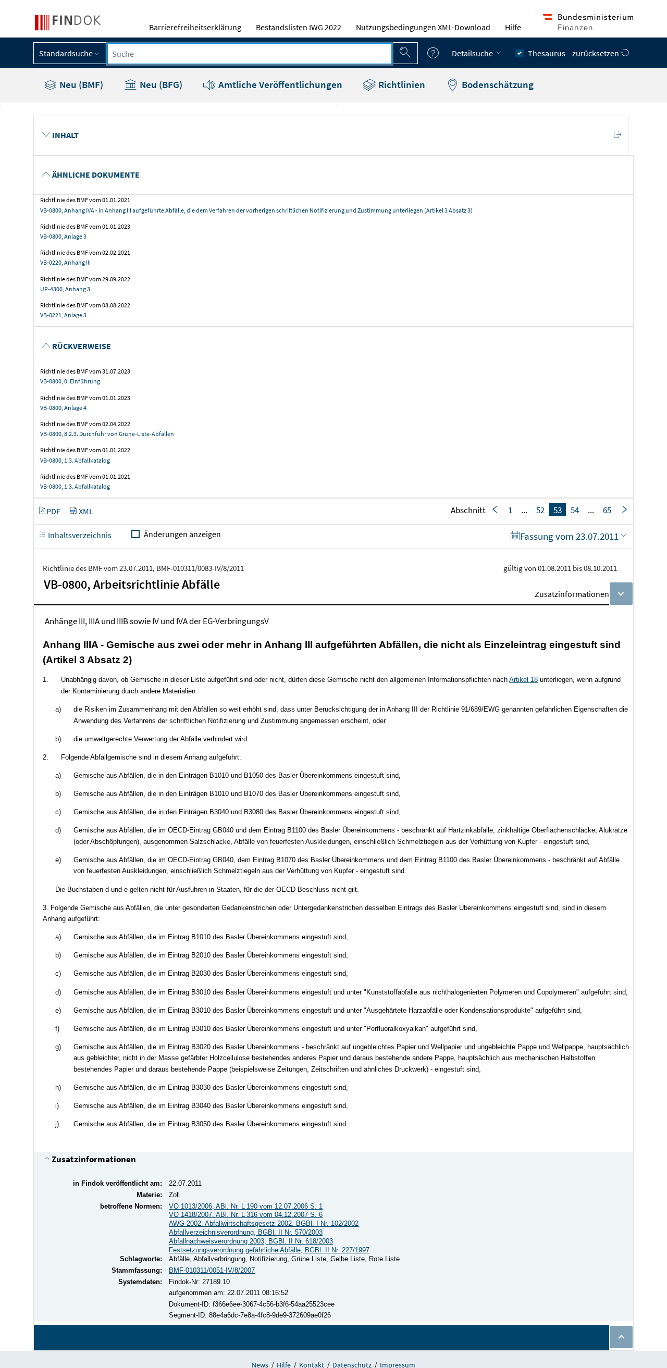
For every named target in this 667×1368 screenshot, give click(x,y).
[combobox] (249, 53)
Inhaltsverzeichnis (79, 535)
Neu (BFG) (160, 84)
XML (86, 511)
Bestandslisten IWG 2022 (298, 27)
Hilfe (513, 27)
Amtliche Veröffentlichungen (279, 84)
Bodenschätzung (497, 84)
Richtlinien (400, 84)
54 (575, 510)
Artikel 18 (523, 679)
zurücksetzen (596, 53)
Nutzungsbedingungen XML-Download (423, 27)
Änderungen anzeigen (182, 534)
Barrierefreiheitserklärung (195, 27)
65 (607, 510)
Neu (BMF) (80, 84)
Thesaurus (546, 53)
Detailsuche (473, 53)
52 (540, 510)
